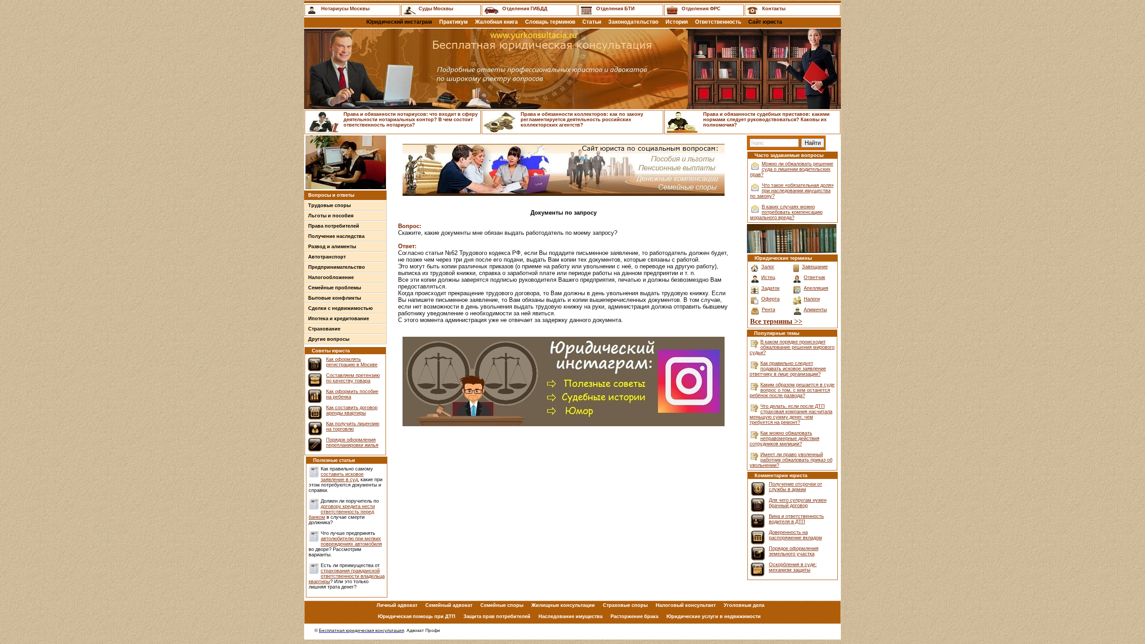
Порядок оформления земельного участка (793, 551)
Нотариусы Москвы (345, 8)
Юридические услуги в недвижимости (713, 616)
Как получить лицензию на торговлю (352, 426)
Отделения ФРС (701, 8)
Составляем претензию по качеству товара (353, 378)
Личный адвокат (397, 605)
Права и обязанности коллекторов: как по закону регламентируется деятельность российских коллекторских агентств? (582, 119)
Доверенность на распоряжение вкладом (795, 535)
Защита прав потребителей (496, 616)
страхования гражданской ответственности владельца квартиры (347, 576)
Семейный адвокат (448, 605)
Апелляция (816, 288)
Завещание (815, 266)
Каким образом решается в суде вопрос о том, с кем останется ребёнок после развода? (792, 390)
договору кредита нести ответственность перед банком (342, 512)
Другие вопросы (328, 339)
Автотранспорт (327, 256)
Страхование (324, 328)
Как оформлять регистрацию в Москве (351, 361)
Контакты (773, 8)
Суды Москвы (436, 8)
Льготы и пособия (330, 215)
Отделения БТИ (615, 8)
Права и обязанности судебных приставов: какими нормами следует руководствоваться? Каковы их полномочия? (766, 119)
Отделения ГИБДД (524, 8)
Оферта (770, 298)
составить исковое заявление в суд (342, 476)
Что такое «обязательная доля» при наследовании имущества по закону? (792, 190)
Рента (768, 309)
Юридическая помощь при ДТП (416, 616)
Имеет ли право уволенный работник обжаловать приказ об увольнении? (791, 460)
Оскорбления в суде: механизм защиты (793, 567)
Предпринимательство (336, 267)
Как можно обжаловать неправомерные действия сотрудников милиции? (784, 438)
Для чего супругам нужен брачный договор (798, 502)
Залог (767, 266)
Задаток (770, 288)
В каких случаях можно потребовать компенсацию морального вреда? (786, 212)
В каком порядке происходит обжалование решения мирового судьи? (792, 347)
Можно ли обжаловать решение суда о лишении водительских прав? (791, 169)
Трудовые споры (329, 205)
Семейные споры (501, 605)
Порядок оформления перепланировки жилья (352, 442)
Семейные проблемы (334, 287)
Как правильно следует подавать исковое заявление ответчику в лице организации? (788, 368)
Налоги (812, 298)
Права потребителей (333, 226)
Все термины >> (776, 321)
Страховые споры (625, 605)
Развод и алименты (332, 246)
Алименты (815, 309)
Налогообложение (331, 277)
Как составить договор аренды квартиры (351, 410)
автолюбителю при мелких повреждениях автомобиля (351, 541)
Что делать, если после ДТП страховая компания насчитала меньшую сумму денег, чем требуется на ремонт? (791, 414)
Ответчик (814, 277)
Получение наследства (336, 236)
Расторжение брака (634, 616)
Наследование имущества (570, 616)
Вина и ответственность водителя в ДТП (796, 518)
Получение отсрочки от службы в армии (795, 486)
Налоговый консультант (686, 605)
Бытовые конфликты (334, 298)
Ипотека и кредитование (338, 318)
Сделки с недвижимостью (340, 308)
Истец (768, 277)
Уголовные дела (744, 605)
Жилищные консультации (563, 605)
